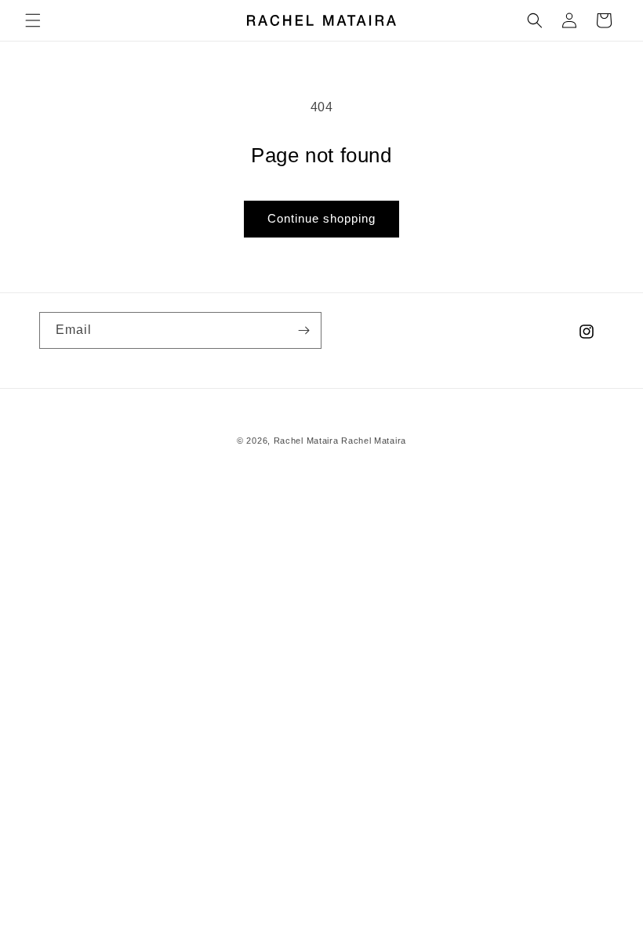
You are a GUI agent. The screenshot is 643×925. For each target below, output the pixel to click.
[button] (33, 20)
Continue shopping (321, 218)
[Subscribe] (303, 330)
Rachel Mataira (306, 440)
